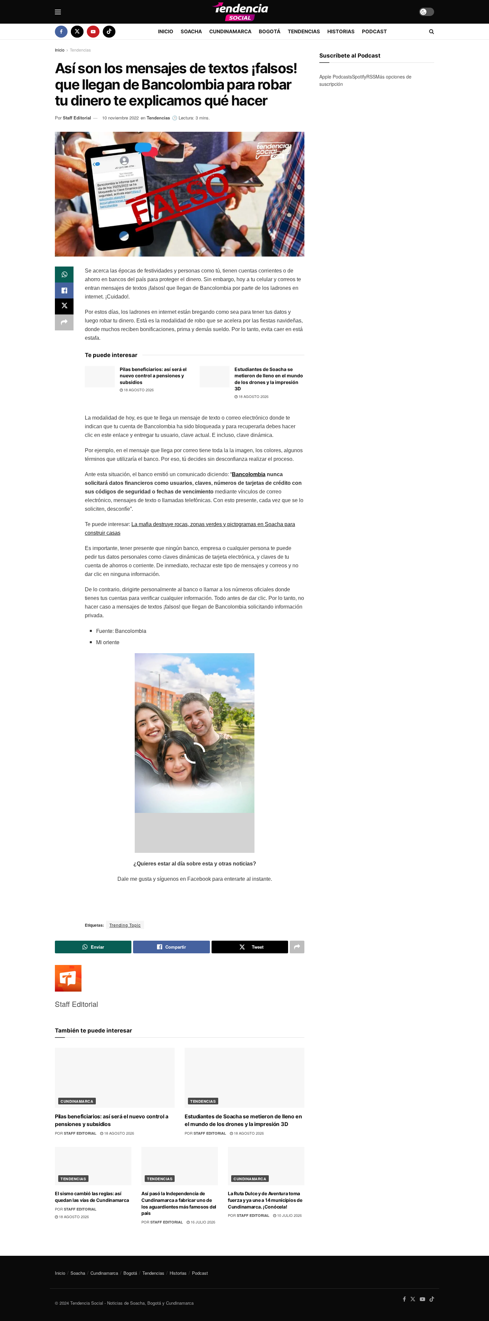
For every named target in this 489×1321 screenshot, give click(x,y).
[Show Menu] (58, 12)
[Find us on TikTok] (109, 31)
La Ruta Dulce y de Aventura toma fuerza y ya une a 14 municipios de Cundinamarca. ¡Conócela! (265, 1200)
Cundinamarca (230, 31)
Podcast (374, 31)
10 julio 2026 (289, 1215)
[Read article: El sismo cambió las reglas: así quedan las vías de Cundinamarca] (93, 1166)
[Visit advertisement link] (376, 158)
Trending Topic (125, 925)
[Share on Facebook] (64, 290)
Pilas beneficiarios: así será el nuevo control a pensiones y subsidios (153, 375)
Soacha (191, 31)
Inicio (165, 31)
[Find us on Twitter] (77, 31)
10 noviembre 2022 (120, 117)
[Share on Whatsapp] (64, 275)
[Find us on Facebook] (61, 31)
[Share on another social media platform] (64, 322)
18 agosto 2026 (138, 389)
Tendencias (304, 31)
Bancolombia (248, 474)
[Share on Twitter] (64, 306)
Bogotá (269, 31)
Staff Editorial (77, 117)
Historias (341, 31)
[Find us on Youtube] (93, 31)
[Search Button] (431, 31)
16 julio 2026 (202, 1222)
